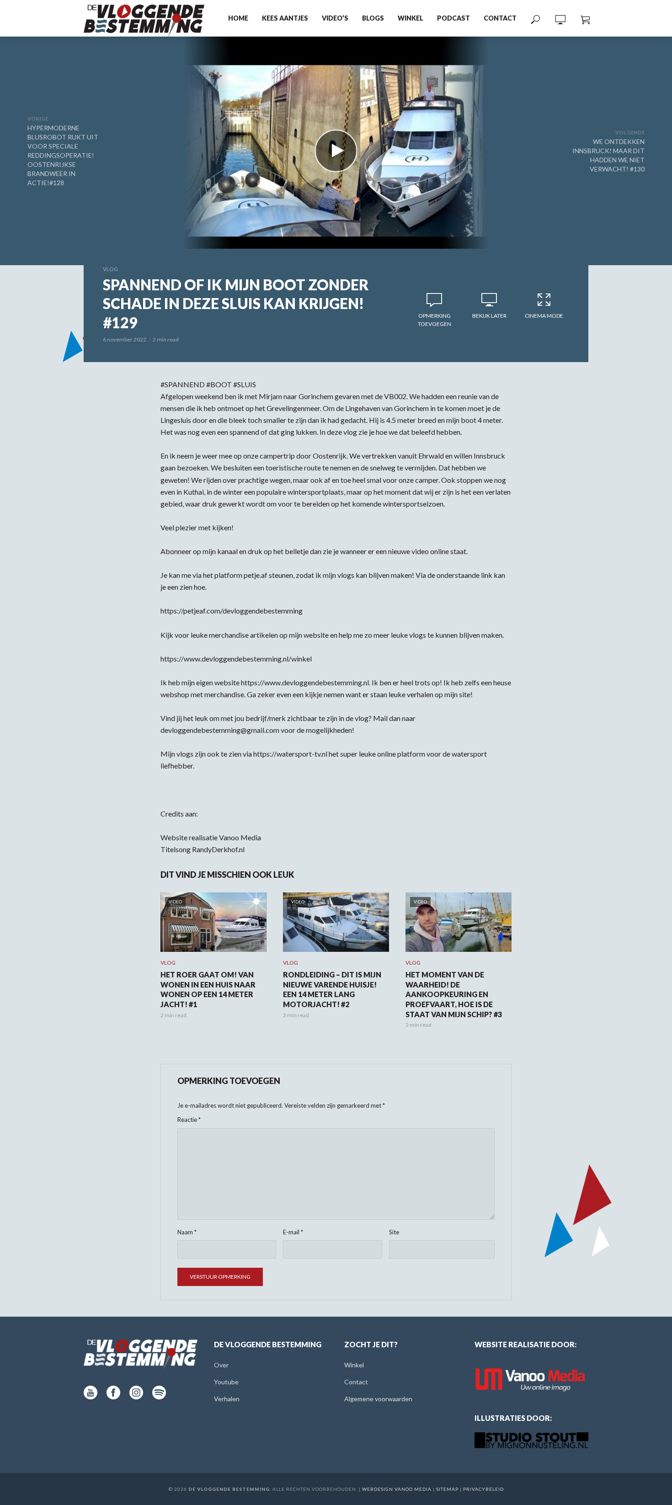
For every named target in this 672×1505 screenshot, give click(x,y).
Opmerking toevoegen (434, 319)
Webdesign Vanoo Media (397, 1489)
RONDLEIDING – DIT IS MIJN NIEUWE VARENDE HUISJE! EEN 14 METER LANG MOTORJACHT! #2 (332, 989)
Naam (187, 1232)
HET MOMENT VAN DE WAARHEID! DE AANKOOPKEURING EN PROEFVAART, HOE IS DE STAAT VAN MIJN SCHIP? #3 (453, 994)
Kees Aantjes (285, 18)
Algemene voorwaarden (378, 1399)
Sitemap (447, 1489)
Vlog (110, 269)
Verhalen (227, 1399)
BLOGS (373, 18)
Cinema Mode (544, 315)
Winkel (410, 18)
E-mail (293, 1232)
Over (221, 1365)
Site (394, 1232)
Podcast (453, 18)
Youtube (226, 1382)
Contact (500, 18)
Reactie (189, 1119)
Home (238, 18)
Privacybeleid (483, 1489)
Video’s (335, 18)
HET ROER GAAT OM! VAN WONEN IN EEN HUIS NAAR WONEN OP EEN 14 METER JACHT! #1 (208, 989)
